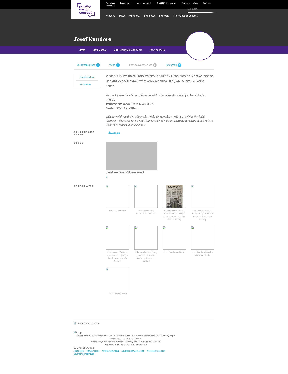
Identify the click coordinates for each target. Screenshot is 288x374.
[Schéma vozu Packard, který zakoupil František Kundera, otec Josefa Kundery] (202, 196)
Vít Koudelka (85, 84)
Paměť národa (125, 3)
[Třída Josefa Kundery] (117, 279)
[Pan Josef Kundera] (117, 196)
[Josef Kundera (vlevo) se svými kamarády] (202, 238)
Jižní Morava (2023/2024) (128, 50)
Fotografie (171, 65)
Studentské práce (86, 65)
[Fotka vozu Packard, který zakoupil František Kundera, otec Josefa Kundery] (146, 238)
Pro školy (164, 15)
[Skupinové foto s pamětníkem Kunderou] (146, 196)
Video (112, 65)
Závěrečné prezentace (84, 353)
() (106, 176)
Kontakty (110, 15)
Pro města (149, 15)
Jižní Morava (100, 50)
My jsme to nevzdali (144, 3)
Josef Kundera (157, 50)
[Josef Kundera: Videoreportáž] (131, 156)
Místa (122, 15)
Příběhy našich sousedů (185, 15)
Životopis (114, 133)
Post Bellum (110, 3)
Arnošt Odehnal (87, 76)
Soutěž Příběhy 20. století (166, 3)
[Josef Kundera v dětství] (174, 238)
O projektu (134, 15)
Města (82, 50)
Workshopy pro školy (190, 3)
